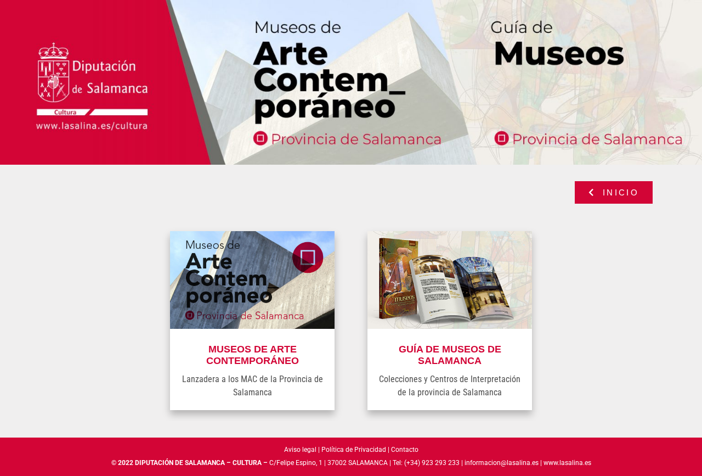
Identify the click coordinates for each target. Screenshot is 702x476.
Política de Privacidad (353, 449)
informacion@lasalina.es (502, 463)
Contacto (404, 449)
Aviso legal (300, 449)
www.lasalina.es (567, 463)
